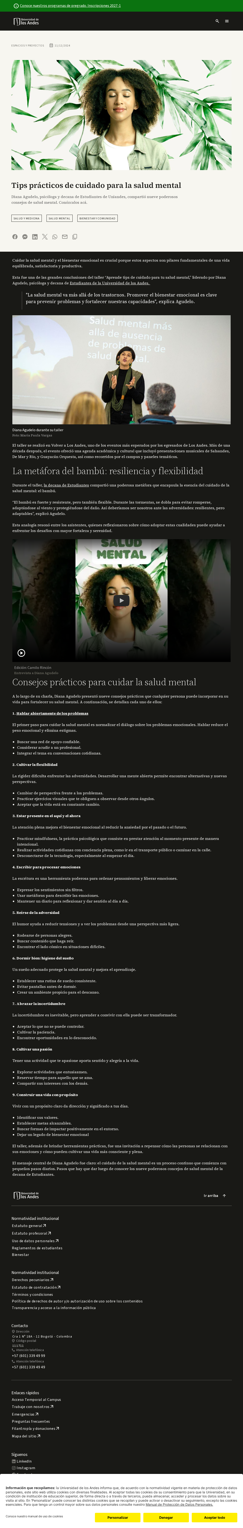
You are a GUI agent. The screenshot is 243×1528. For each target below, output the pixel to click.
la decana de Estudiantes (66, 485)
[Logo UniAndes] (26, 21)
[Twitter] (44, 236)
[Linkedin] (34, 237)
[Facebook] (15, 236)
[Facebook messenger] (24, 236)
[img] (26, 22)
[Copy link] (74, 236)
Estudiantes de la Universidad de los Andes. (110, 283)
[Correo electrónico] (64, 236)
